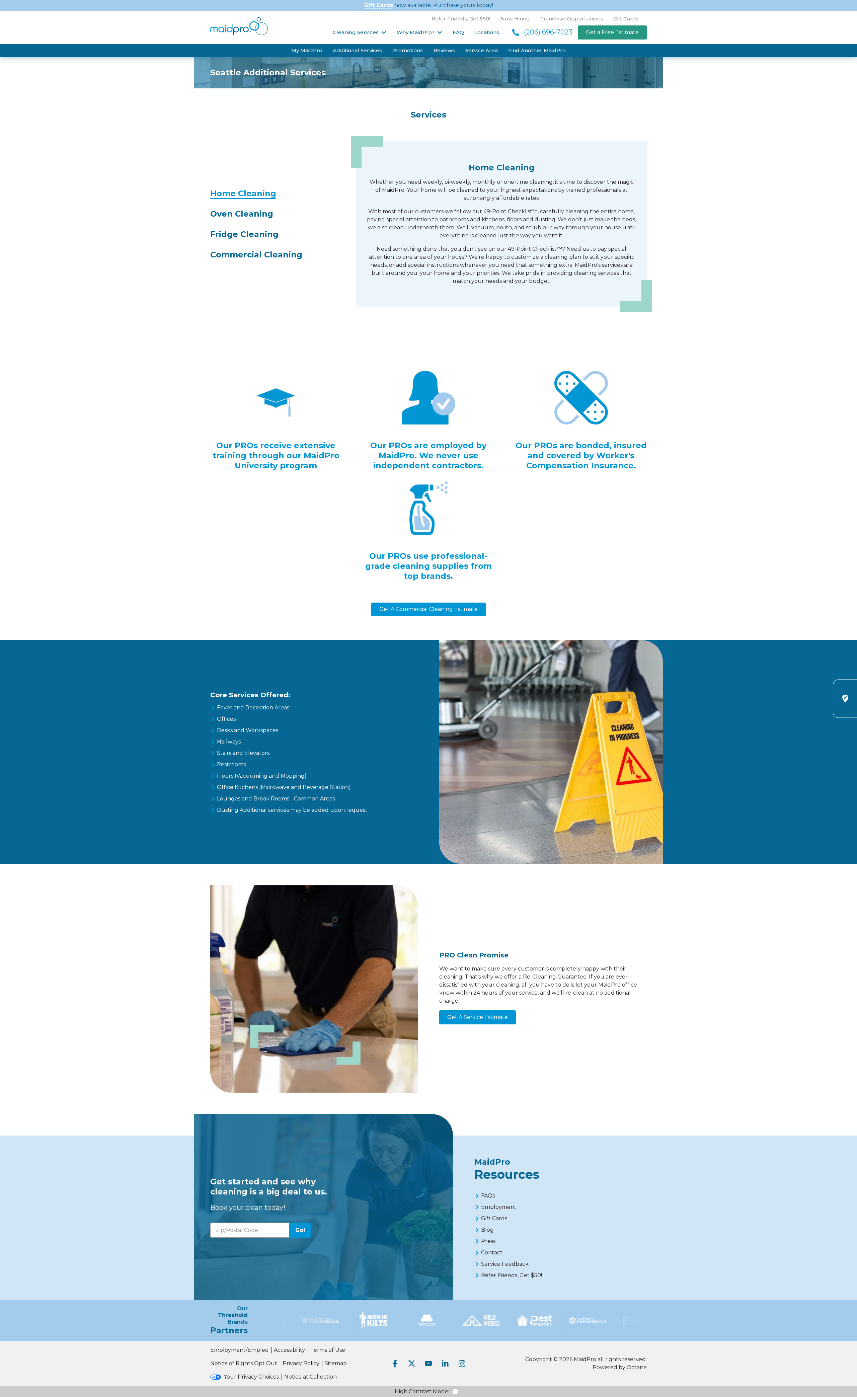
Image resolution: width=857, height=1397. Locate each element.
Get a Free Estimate (612, 32)
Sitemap (336, 1363)
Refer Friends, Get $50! (461, 18)
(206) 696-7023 (548, 32)
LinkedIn (445, 1363)
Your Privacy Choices (251, 1377)
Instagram (462, 1363)
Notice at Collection (310, 1377)
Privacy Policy (301, 1363)
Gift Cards (378, 5)
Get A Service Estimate (477, 1017)
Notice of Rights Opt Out (243, 1363)
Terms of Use (327, 1350)
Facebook (395, 1363)
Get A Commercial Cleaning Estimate (428, 609)
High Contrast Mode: (422, 1391)
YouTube (428, 1363)
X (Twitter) (411, 1363)
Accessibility (289, 1350)
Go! (300, 1230)
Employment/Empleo (239, 1350)
